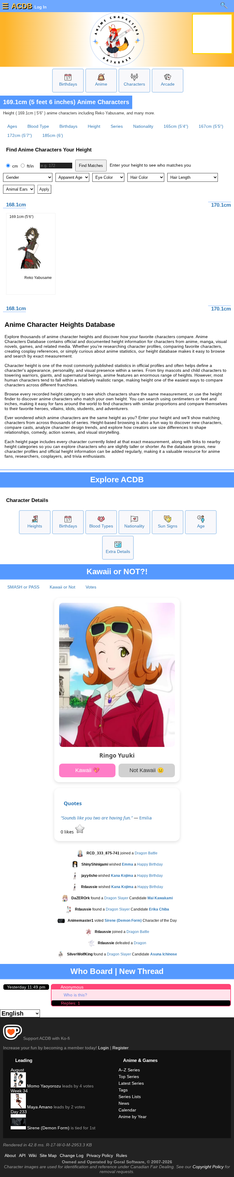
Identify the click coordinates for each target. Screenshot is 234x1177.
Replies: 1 (70, 1003)
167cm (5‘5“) (211, 126)
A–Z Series (129, 1069)
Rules (121, 1155)
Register (120, 1047)
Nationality (143, 126)
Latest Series (131, 1083)
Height (94, 126)
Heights (34, 526)
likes (68, 832)
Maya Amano (39, 1106)
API (22, 1155)
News (124, 1103)
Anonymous (72, 987)
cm (15, 166)
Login (103, 1047)
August (17, 1069)
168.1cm (16, 205)
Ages (12, 126)
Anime (101, 84)
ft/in (30, 166)
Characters (134, 84)
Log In (40, 7)
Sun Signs (167, 526)
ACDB (21, 6)
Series (117, 126)
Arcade (168, 84)
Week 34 (19, 1090)
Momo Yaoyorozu (43, 1086)
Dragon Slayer (116, 898)
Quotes (73, 803)
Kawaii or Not (62, 587)
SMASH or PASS (23, 587)
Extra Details (118, 551)
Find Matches (91, 165)
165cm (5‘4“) (176, 126)
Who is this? (75, 994)
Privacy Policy (100, 1155)
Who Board (91, 971)
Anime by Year (133, 1116)
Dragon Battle (146, 853)
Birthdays (68, 84)
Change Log (71, 1155)
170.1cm (221, 205)
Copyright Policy (208, 1166)
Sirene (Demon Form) (47, 1127)
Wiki (33, 1155)
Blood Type (38, 126)
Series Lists (130, 1096)
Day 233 (19, 1111)
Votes (91, 587)
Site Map (48, 1155)
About (10, 1155)
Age (201, 526)
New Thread (141, 971)
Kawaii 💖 (87, 770)
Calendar (127, 1109)
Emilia (145, 818)
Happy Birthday (150, 864)
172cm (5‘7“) (19, 135)
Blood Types (101, 526)
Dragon (140, 943)
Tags (123, 1089)
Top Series (129, 1076)
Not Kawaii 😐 (146, 770)
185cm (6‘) (52, 135)
